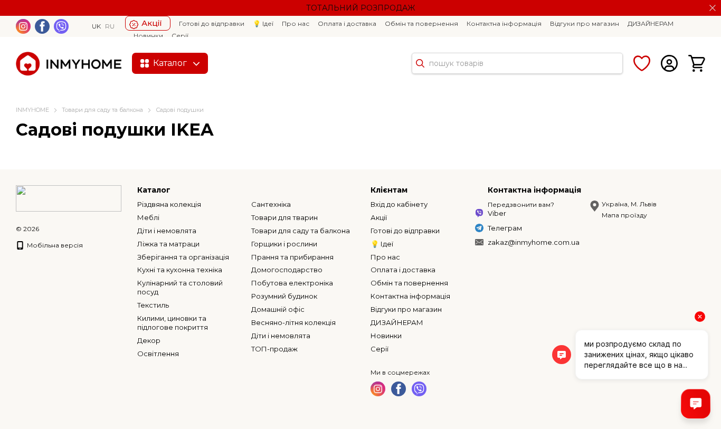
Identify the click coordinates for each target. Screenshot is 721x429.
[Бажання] (641, 63)
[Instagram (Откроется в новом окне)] (23, 26)
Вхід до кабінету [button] (399, 204)
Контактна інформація (504, 23)
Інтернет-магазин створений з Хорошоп (48, 240)
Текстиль (153, 305)
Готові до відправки (211, 23)
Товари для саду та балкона (300, 230)
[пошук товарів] (420, 63)
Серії (180, 36)
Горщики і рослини (284, 244)
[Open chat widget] (695, 403)
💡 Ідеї (263, 23)
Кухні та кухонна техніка (179, 269)
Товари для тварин (284, 217)
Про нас (295, 23)
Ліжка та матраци (168, 244)
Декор (148, 340)
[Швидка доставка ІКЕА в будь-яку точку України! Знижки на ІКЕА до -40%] (68, 198)
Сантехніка (271, 204)
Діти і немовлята (166, 230)
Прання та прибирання (292, 257)
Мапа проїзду (624, 215)
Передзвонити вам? (521, 204)
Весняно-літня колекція (293, 322)
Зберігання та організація (183, 257)
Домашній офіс (278, 309)
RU (110, 26)
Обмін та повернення (421, 23)
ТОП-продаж (274, 349)
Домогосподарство (286, 269)
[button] (712, 8)
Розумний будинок (284, 296)
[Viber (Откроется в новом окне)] (61, 26)
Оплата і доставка (347, 23)
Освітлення (158, 353)
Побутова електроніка (292, 283)
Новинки (148, 36)
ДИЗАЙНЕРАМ (650, 23)
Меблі (148, 217)
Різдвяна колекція (169, 204)
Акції (151, 23)
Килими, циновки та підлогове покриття (172, 322)
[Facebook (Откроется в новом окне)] (42, 26)
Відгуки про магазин (584, 23)
